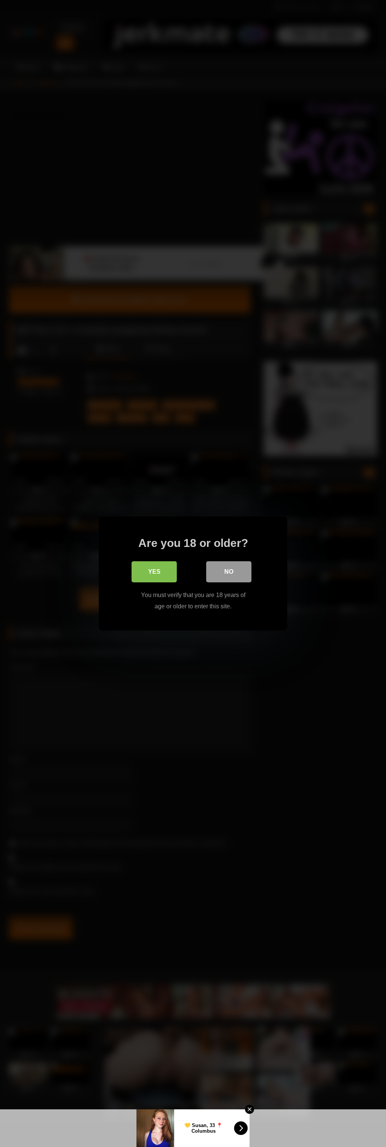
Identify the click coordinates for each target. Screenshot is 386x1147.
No (228, 571)
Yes (154, 571)
